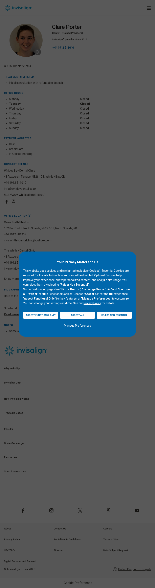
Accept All (77, 315)
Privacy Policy (92, 303)
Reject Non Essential (114, 315)
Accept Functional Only (41, 315)
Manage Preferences (77, 325)
